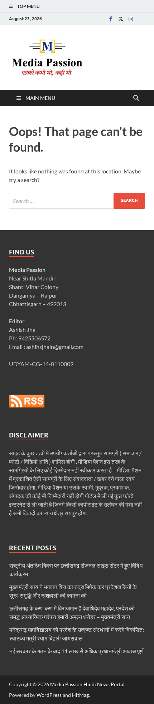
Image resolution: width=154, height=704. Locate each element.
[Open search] (136, 98)
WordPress (49, 695)
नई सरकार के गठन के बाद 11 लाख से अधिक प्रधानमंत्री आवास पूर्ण (76, 651)
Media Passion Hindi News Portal (87, 684)
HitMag (80, 695)
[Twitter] (120, 18)
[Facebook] (110, 18)
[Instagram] (130, 18)
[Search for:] (77, 201)
